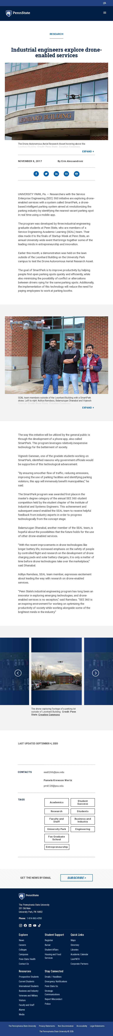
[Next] (95, 673)
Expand (87, 151)
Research (56, 34)
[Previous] (18, 673)
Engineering (82, 829)
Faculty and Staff (56, 820)
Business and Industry (83, 820)
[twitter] (46, 174)
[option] (56, 677)
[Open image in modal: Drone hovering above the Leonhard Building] (56, 101)
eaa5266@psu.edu (54, 772)
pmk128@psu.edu (54, 785)
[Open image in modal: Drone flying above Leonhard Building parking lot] (56, 671)
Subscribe (75, 878)
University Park (56, 829)
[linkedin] (56, 174)
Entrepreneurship (57, 846)
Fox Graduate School (56, 838)
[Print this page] (76, 174)
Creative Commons (69, 146)
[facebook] (36, 174)
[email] (66, 174)
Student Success (82, 802)
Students (82, 811)
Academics (57, 802)
